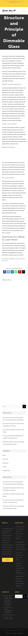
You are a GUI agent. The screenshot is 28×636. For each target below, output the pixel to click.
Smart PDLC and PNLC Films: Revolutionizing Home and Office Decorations (20, 581)
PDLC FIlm (20, 258)
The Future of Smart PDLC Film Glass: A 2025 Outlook (20, 556)
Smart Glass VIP (14, 630)
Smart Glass (5, 463)
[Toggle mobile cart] (22, 11)
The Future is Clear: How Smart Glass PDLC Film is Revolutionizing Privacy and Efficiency (20, 532)
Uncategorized (6, 470)
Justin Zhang (5, 258)
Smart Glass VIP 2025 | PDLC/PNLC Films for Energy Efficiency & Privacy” (20, 545)
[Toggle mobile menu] (25, 11)
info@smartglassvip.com (14, 2)
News (17, 258)
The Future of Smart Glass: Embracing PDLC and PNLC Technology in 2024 (20, 568)
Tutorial (6, 260)
